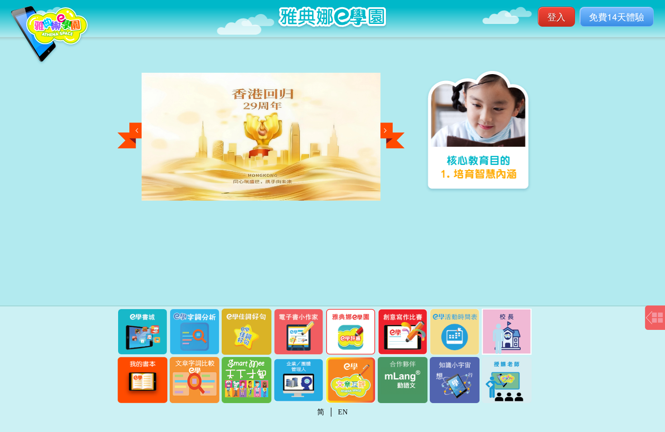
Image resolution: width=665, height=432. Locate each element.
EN (343, 412)
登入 (556, 16)
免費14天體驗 (616, 16)
